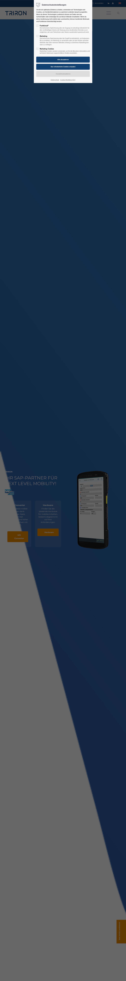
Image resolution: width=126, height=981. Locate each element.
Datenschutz (55, 80)
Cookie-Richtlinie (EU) (67, 80)
